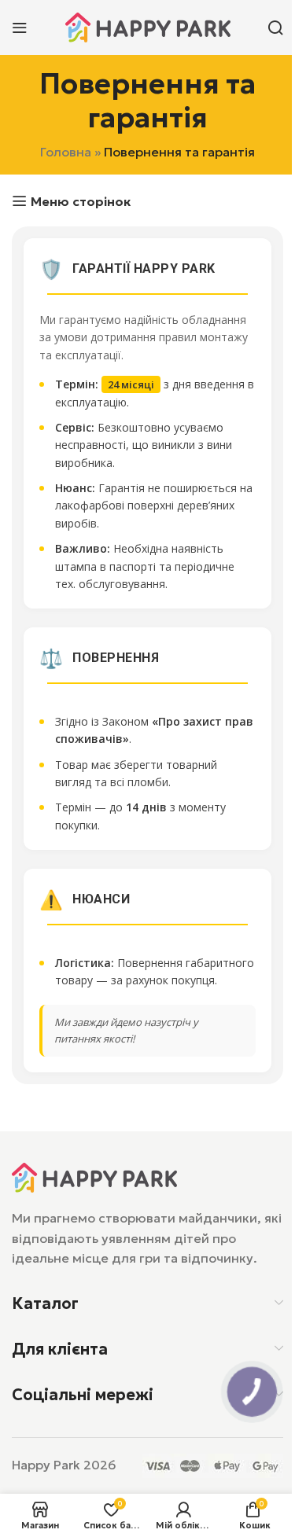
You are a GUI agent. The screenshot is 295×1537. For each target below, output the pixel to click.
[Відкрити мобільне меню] (19, 27)
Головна (65, 152)
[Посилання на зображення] (94, 1176)
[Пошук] (275, 27)
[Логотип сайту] (147, 26)
